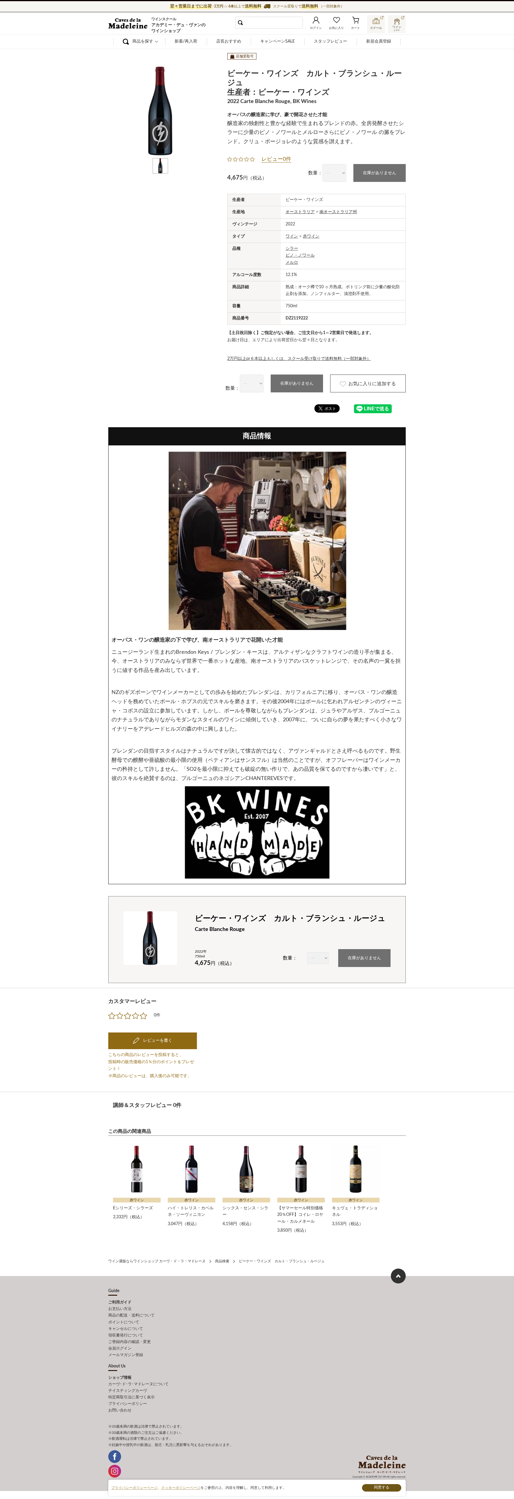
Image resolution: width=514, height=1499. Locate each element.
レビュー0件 (276, 159)
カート (355, 27)
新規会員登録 (378, 41)
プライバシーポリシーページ (134, 1487)
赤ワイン (311, 236)
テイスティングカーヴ (127, 1391)
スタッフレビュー (330, 41)
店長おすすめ (228, 41)
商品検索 (222, 1261)
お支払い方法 (119, 1309)
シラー (292, 249)
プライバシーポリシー (127, 1404)
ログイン (316, 27)
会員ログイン (119, 1348)
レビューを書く (157, 1040)
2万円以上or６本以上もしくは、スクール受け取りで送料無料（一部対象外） (299, 359)
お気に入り (336, 27)
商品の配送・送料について (131, 1315)
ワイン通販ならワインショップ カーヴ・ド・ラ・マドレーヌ (128, 24)
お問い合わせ (119, 1410)
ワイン (292, 236)
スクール (376, 27)
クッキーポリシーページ (180, 1487)
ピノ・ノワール (300, 255)
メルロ (292, 263)
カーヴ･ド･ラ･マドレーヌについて (138, 1384)
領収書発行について (125, 1335)
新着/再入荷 (186, 41)
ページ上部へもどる (398, 1276)
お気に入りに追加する (372, 383)
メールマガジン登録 (125, 1355)
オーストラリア (300, 212)
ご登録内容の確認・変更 (129, 1342)
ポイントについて (123, 1322)
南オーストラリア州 (338, 212)
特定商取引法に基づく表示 (131, 1397)
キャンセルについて (125, 1329)
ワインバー (396, 28)
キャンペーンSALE (277, 41)
